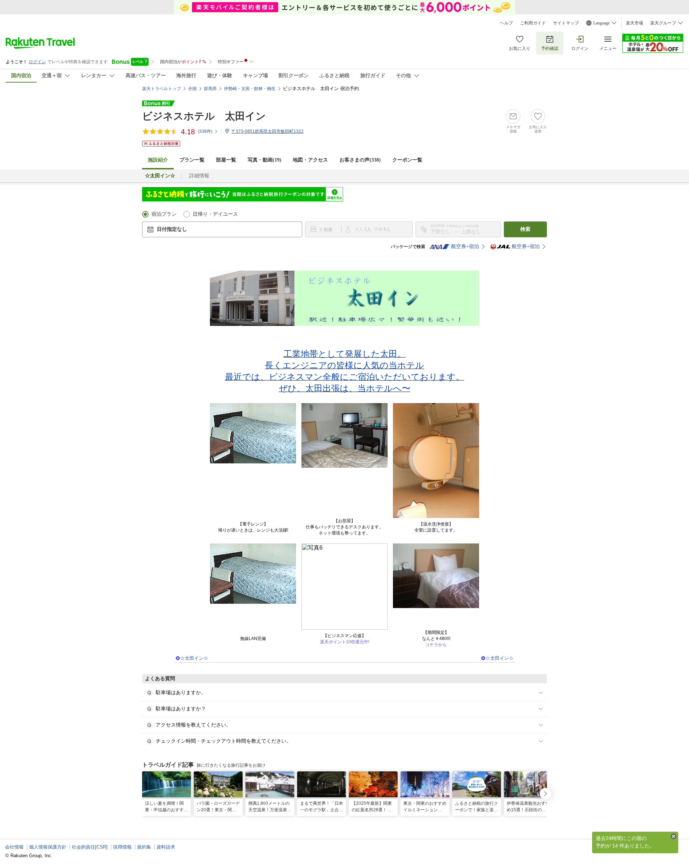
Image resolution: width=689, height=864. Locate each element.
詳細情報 (199, 175)
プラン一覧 (192, 160)
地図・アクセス (310, 160)
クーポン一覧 (407, 160)
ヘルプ (506, 22)
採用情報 (122, 847)
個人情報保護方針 (47, 847)
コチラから (436, 644)
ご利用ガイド (533, 22)
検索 (525, 229)
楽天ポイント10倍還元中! (344, 641)
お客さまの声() (360, 160)
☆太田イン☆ (194, 658)
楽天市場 (634, 22)
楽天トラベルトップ (161, 88)
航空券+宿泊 (465, 246)
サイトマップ (566, 22)
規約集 (144, 847)
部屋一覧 (226, 160)
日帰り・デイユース (215, 214)
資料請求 (165, 847)
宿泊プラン (164, 214)
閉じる (673, 836)
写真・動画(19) (264, 160)
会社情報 (14, 847)
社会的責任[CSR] (90, 847)
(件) (205, 131)
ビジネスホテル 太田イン (204, 116)
